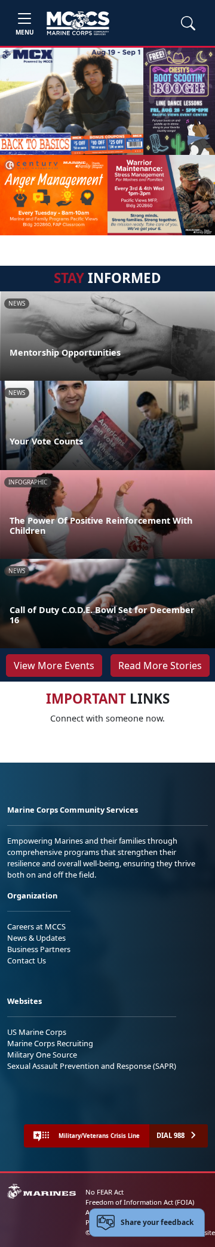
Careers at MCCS (36, 926)
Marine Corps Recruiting (50, 1043)
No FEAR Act (104, 1191)
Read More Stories (160, 665)
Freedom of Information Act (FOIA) (139, 1202)
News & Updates (36, 937)
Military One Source (42, 1054)
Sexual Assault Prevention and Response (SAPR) (91, 1066)
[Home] (78, 23)
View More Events (54, 665)
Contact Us (26, 960)
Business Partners (38, 949)
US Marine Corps (36, 1032)
